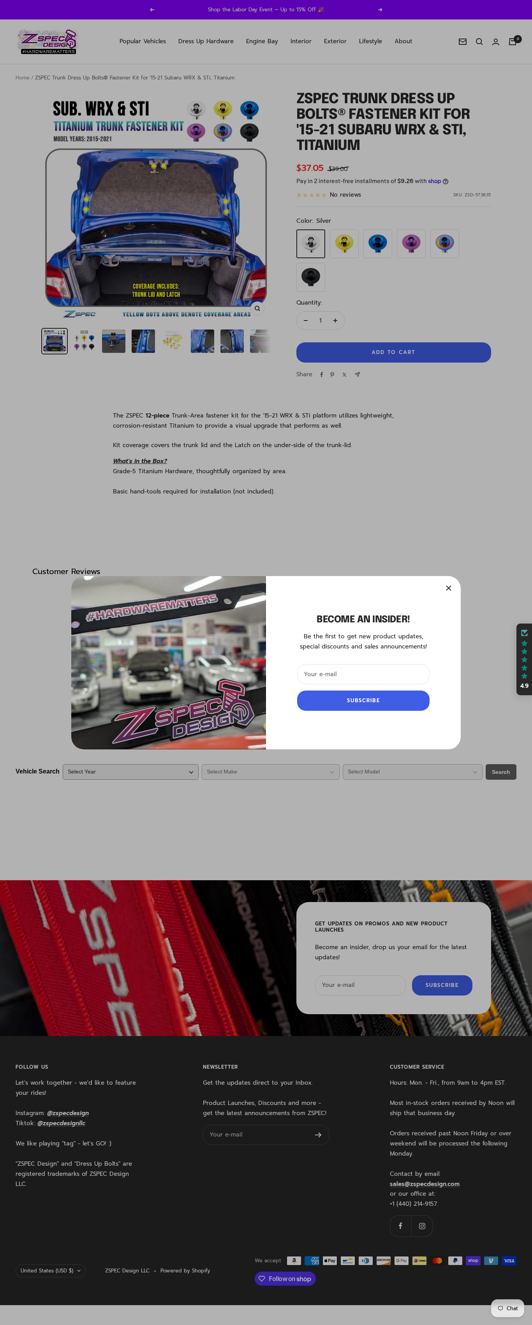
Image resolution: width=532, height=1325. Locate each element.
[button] (524, 659)
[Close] (448, 588)
